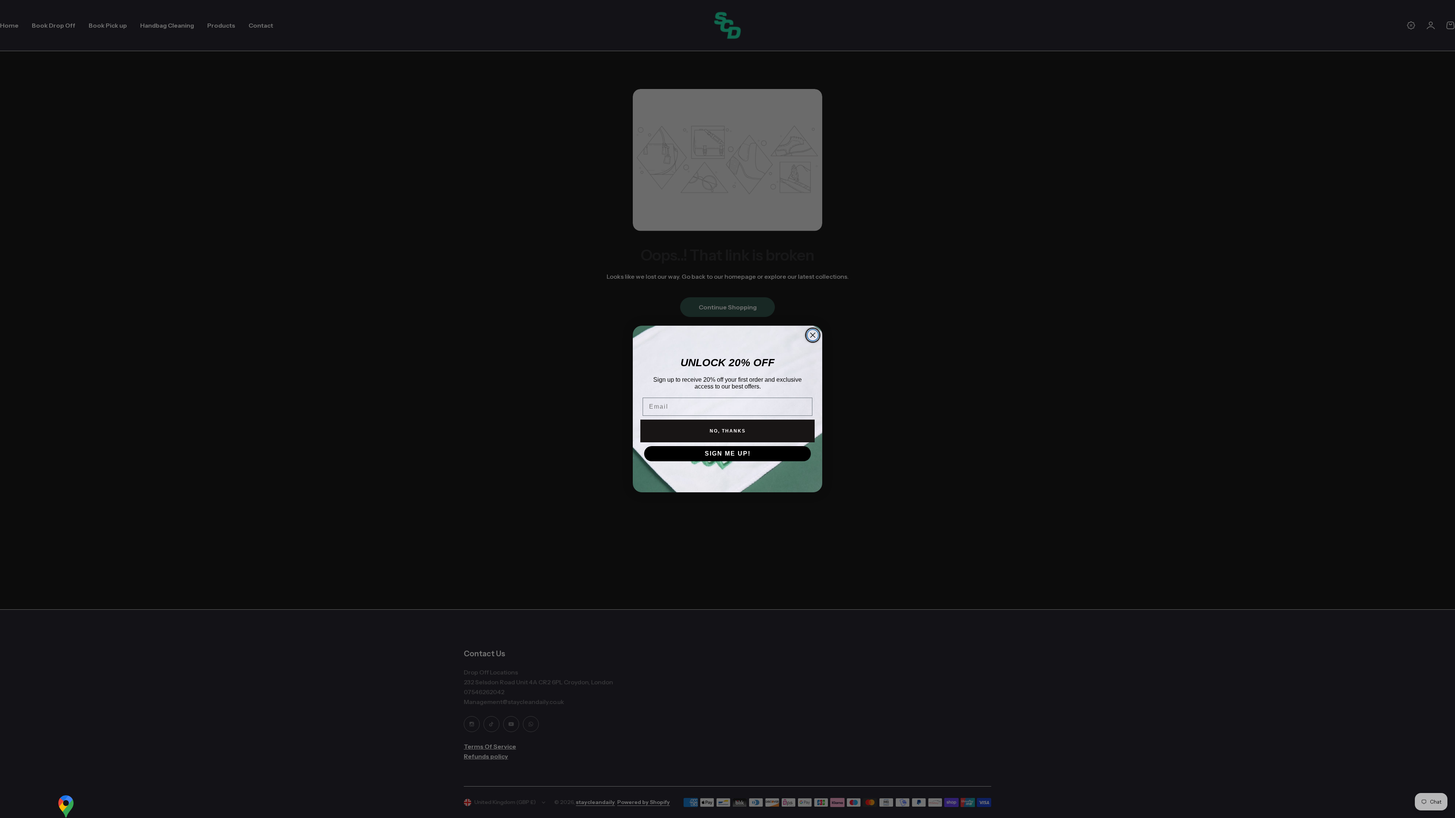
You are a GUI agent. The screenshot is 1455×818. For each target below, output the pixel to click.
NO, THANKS (728, 431)
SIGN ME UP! (728, 453)
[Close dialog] (812, 335)
